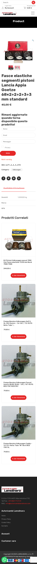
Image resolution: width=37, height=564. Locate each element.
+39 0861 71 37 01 (14, 501)
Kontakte (4, 526)
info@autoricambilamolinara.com (18, 503)
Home (3, 516)
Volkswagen (17, 170)
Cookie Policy (5, 522)
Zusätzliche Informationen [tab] (13, 188)
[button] (33, 40)
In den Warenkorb (18, 275)
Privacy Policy (6, 519)
